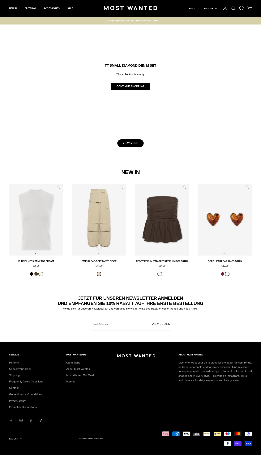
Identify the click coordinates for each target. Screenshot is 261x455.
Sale (70, 8)
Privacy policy (17, 400)
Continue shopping (130, 86)
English (208, 8)
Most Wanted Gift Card (80, 375)
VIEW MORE (130, 143)
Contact (14, 387)
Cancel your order (20, 368)
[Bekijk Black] (31, 274)
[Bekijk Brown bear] (159, 274)
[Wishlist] (241, 8)
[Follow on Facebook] (11, 420)
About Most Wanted (78, 368)
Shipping (14, 375)
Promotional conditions (23, 406)
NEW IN (13, 8)
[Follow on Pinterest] (31, 420)
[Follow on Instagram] (21, 420)
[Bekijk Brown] (36, 274)
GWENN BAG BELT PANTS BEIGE (99, 261)
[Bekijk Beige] (99, 274)
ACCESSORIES (52, 8)
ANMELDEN (161, 324)
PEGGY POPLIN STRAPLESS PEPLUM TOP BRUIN (162, 261)
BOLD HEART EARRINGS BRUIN (225, 261)
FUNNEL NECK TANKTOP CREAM (36, 261)
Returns (14, 362)
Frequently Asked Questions (26, 381)
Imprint (70, 381)
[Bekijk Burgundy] (222, 274)
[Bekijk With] (164, 274)
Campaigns (73, 362)
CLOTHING (30, 8)
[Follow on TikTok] (41, 420)
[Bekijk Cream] (40, 274)
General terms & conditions (25, 394)
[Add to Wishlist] (59, 187)
